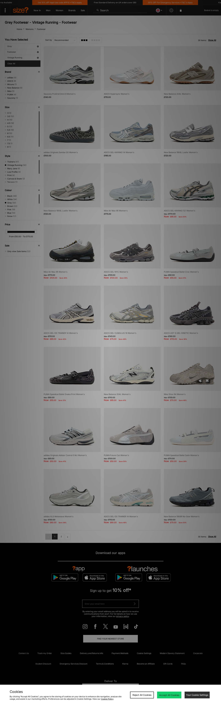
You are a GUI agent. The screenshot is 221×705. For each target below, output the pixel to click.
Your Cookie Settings (197, 695)
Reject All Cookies (142, 695)
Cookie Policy (107, 699)
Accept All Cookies (169, 695)
